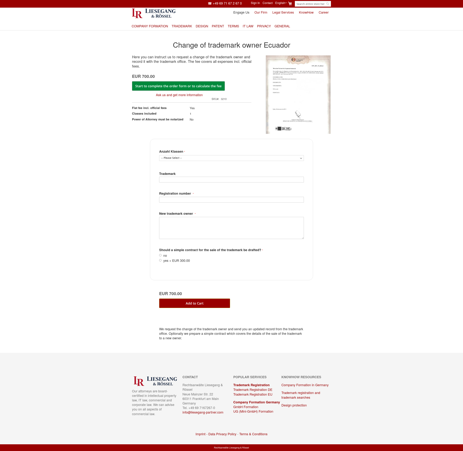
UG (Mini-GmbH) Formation (253, 411)
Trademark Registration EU (252, 394)
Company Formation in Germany (305, 384)
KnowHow (306, 12)
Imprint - (202, 433)
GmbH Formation (245, 406)
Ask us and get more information (179, 94)
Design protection (294, 405)
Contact (268, 3)
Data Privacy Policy (222, 433)
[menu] (231, 26)
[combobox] (313, 4)
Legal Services (283, 12)
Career (324, 12)
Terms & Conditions (253, 433)
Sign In (255, 3)
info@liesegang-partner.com (202, 412)
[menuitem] (150, 26)
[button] (281, 3)
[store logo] (153, 13)
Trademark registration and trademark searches (300, 394)
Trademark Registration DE (252, 389)
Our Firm (260, 12)
